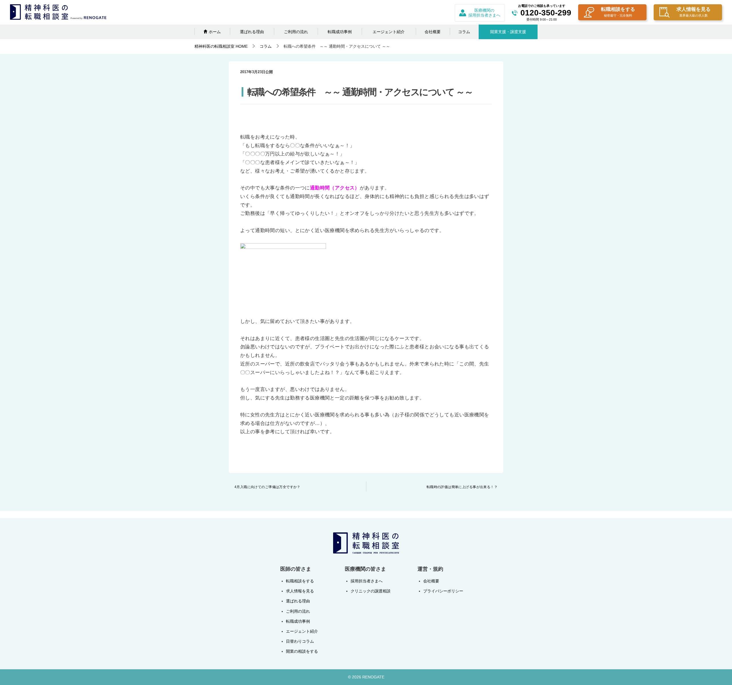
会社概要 (433, 31)
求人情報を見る (694, 12)
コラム (464, 31)
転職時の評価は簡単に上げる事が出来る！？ (462, 487)
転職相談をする (618, 12)
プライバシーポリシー (443, 591)
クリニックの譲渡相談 (371, 591)
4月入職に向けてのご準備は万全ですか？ (267, 487)
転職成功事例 (340, 31)
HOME (221, 46)
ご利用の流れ (296, 31)
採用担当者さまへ (367, 581)
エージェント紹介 (389, 31)
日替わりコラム (300, 641)
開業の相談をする (302, 651)
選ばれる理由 (252, 31)
